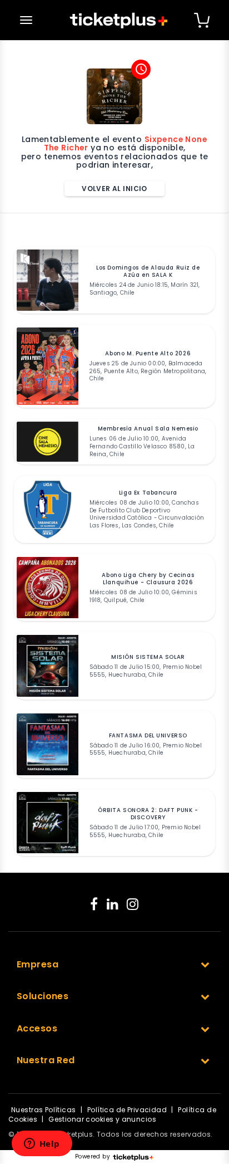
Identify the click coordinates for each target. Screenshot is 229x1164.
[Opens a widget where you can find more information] (41, 1144)
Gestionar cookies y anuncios (102, 1119)
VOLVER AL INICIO (114, 188)
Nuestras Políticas (43, 1109)
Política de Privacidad (127, 1109)
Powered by (92, 1157)
